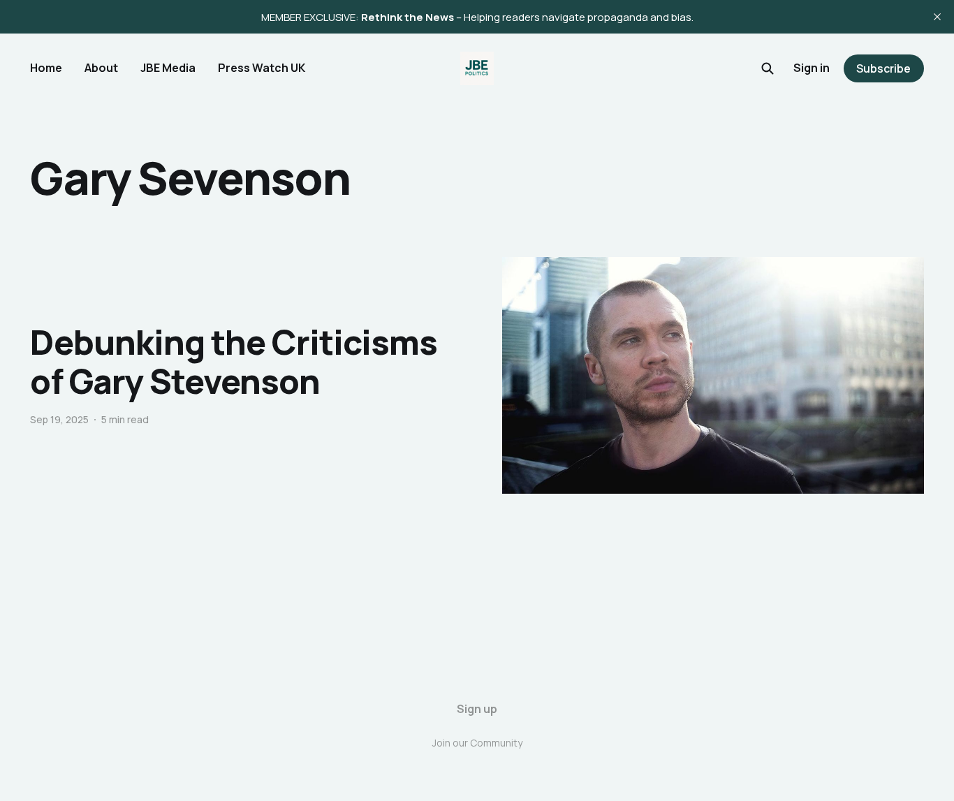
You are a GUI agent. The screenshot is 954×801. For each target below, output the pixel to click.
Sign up (477, 709)
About (101, 67)
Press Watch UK (261, 67)
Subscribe (883, 68)
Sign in (811, 67)
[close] (937, 17)
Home (46, 67)
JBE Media (168, 67)
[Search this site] (767, 68)
